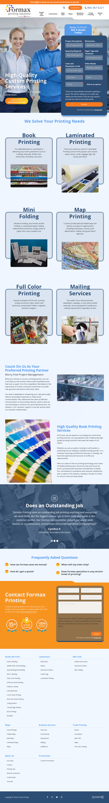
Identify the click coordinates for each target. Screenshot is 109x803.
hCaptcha (98, 110)
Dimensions (90, 41)
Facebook (47, 797)
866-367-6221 (95, 7)
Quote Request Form (28, 612)
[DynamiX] (98, 797)
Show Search (64, 7)
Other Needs (90, 63)
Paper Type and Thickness (91, 52)
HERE (36, 2)
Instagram (61, 797)
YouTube (57, 797)
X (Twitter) (52, 797)
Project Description (73, 41)
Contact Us (75, 8)
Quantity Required (73, 51)
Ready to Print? (17, 101)
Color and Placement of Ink (72, 64)
